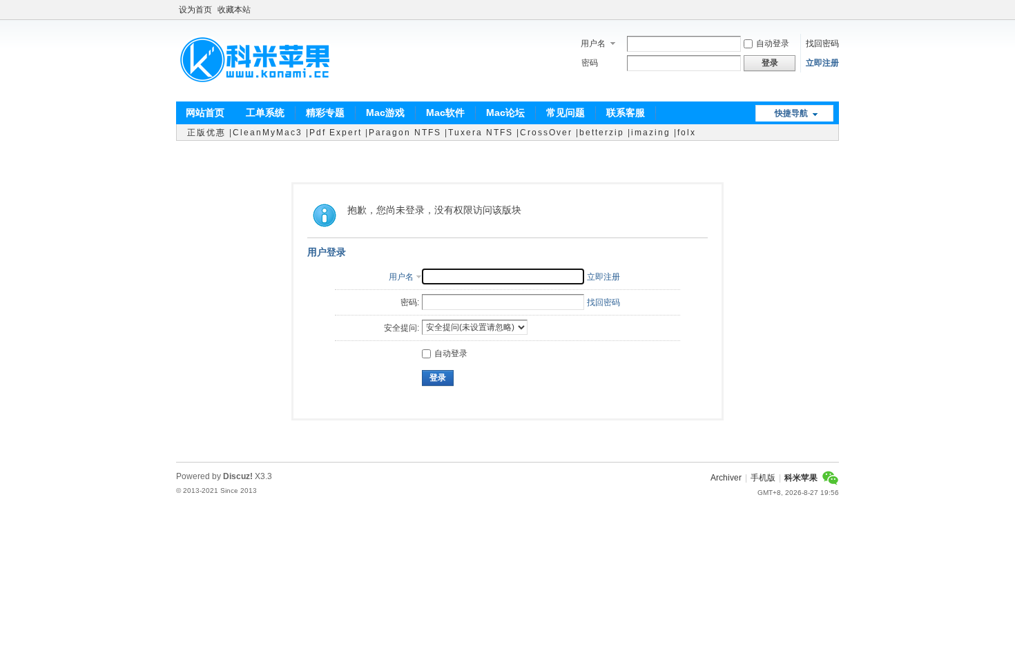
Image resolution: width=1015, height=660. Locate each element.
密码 (589, 63)
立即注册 (822, 63)
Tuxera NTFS (480, 132)
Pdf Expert (335, 132)
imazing (650, 132)
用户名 (593, 43)
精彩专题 (325, 112)
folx (686, 132)
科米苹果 (801, 478)
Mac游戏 (385, 112)
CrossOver (546, 132)
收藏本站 (234, 9)
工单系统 (265, 112)
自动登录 (772, 43)
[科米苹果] (255, 93)
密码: (409, 302)
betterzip (601, 132)
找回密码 (822, 43)
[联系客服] (830, 478)
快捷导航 (791, 113)
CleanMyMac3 (267, 132)
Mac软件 (445, 112)
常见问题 (565, 112)
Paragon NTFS (405, 132)
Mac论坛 (505, 112)
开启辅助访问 (835, 9)
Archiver (726, 478)
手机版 (763, 478)
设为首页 (195, 9)
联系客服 (625, 112)
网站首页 (205, 112)
